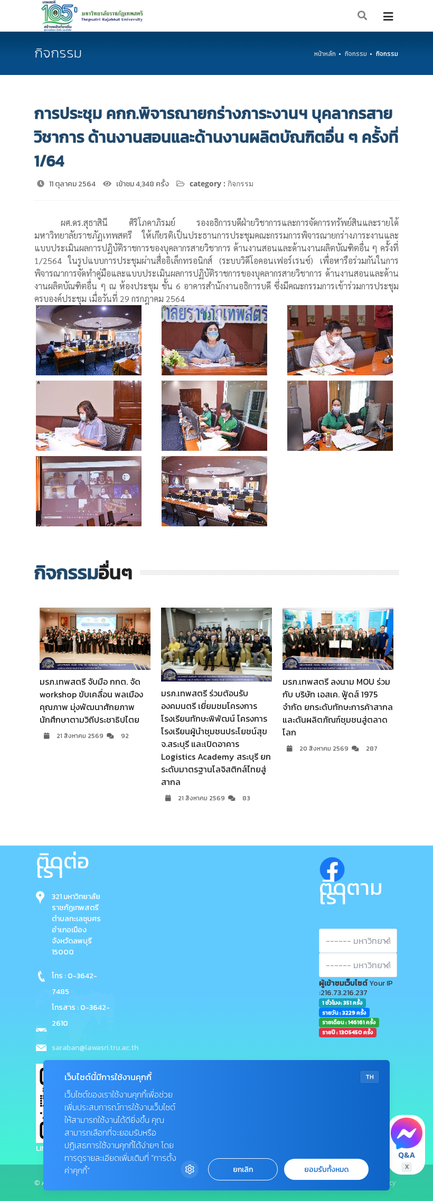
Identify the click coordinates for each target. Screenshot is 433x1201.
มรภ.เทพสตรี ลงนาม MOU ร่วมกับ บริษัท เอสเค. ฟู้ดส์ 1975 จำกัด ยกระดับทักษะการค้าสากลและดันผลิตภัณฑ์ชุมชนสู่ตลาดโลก (217, 707)
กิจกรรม (356, 54)
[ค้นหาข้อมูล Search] (363, 16)
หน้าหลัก (325, 54)
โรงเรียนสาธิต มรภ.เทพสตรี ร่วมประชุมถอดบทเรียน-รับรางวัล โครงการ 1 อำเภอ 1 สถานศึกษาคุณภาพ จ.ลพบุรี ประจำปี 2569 (337, 728)
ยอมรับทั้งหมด (326, 1169)
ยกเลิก (243, 1169)
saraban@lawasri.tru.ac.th (95, 1047)
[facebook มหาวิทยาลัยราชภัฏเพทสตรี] (332, 867)
